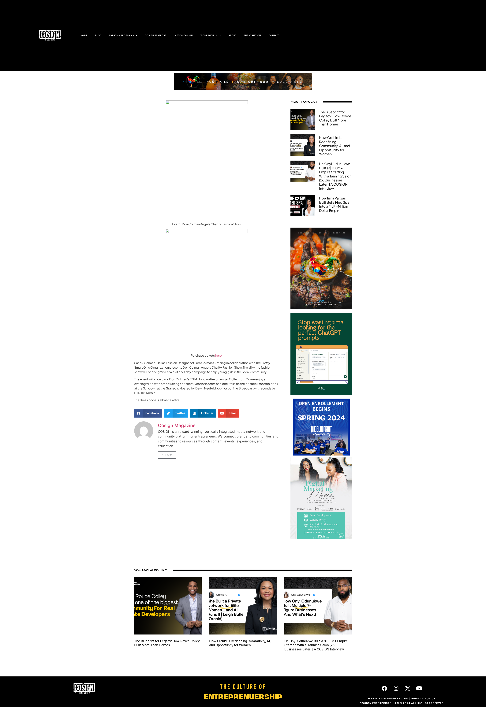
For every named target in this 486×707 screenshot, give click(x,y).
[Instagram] (396, 688)
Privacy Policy (423, 698)
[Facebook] (384, 688)
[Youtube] (419, 688)
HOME (84, 35)
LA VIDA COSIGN (183, 35)
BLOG (98, 35)
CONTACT (274, 35)
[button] (148, 413)
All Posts (167, 455)
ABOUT (233, 35)
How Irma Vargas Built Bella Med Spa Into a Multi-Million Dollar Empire (334, 204)
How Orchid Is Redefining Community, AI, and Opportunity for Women (334, 145)
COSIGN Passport (155, 35)
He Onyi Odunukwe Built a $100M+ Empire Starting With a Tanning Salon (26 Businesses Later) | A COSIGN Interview (335, 176)
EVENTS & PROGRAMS (121, 35)
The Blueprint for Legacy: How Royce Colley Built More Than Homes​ (335, 118)
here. (219, 355)
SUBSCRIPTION (252, 35)
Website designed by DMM (388, 698)
